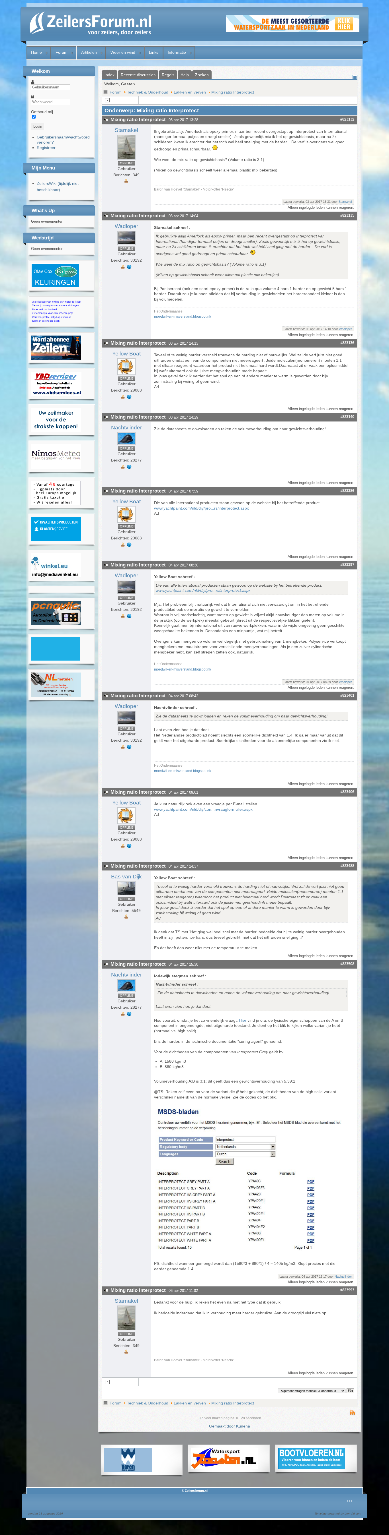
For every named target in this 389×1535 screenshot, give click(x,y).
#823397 (347, 564)
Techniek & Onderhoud (147, 92)
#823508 (347, 964)
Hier (242, 1020)
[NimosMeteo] (56, 467)
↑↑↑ (350, 1500)
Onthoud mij (42, 111)
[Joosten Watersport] (224, 1467)
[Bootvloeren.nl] (311, 1467)
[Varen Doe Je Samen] (128, 1470)
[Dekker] (292, 30)
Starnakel (126, 130)
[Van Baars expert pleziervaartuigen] (55, 659)
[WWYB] (56, 503)
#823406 (347, 792)
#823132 (347, 119)
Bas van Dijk (126, 877)
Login (37, 127)
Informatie (177, 52)
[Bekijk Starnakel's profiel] (126, 159)
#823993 (347, 1290)
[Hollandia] (56, 358)
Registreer (46, 147)
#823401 (347, 695)
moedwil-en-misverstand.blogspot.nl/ (182, 316)
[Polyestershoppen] (56, 539)
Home (36, 52)
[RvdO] (55, 286)
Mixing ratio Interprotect (232, 92)
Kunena (243, 1426)
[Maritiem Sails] (56, 430)
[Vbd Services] (56, 394)
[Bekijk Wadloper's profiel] (126, 245)
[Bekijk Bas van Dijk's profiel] (126, 895)
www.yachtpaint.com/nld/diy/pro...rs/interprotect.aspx (201, 508)
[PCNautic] (56, 624)
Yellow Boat (126, 354)
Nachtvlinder (126, 428)
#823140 (347, 417)
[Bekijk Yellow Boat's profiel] (126, 375)
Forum (61, 52)
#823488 (347, 866)
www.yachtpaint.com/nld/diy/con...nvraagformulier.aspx (203, 809)
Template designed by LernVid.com (338, 1513)
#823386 (347, 491)
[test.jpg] (252, 1253)
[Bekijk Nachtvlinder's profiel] (126, 444)
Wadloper (126, 226)
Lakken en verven (190, 92)
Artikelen (89, 52)
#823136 (347, 343)
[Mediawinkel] (56, 576)
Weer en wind (122, 52)
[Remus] (56, 322)
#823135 (347, 215)
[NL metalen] (56, 695)
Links (153, 52)
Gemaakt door (222, 1426)
